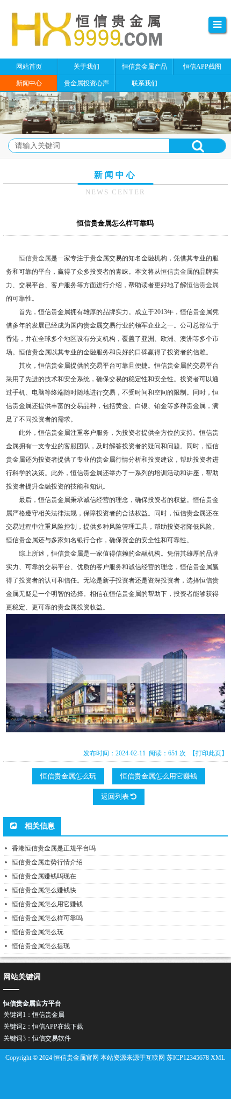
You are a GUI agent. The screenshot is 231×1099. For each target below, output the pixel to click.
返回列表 (116, 796)
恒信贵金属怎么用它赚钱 (158, 776)
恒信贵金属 (35, 258)
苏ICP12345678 (188, 1057)
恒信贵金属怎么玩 (68, 776)
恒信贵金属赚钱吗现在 (44, 876)
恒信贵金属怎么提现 (41, 946)
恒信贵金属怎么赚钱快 (44, 890)
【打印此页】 (208, 753)
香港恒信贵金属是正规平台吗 (54, 848)
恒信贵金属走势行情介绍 (47, 862)
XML (218, 1057)
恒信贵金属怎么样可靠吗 (47, 918)
